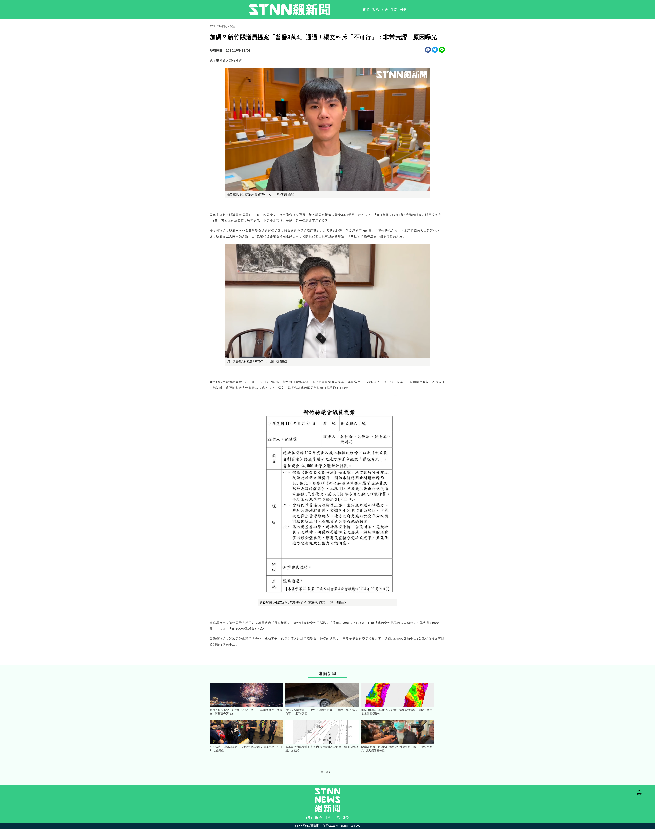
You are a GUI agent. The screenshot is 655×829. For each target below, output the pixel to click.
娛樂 (403, 9)
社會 (385, 9)
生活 (394, 9)
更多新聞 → (327, 772)
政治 (375, 9)
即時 (366, 9)
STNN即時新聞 (218, 26)
